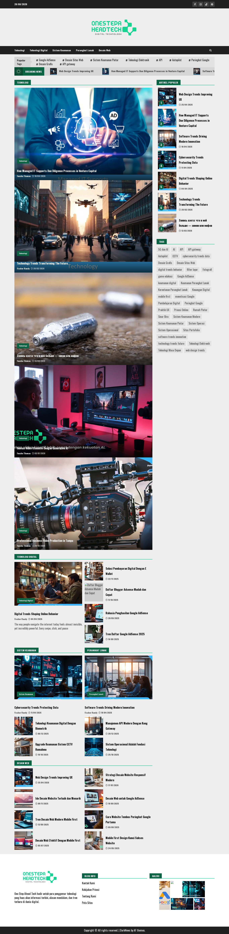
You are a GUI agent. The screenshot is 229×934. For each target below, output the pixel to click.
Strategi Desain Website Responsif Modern (94, 777)
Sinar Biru (163, 317)
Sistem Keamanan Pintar (106, 60)
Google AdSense (47, 60)
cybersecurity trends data (196, 256)
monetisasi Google (184, 296)
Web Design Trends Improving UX (73, 71)
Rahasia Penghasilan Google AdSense (94, 613)
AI (174, 249)
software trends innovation (172, 337)
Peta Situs (87, 903)
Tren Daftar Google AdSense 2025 (94, 634)
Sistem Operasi (197, 323)
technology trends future (171, 343)
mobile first (164, 296)
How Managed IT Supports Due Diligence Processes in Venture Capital (145, 71)
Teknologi (19, 50)
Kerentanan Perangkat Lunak (172, 290)
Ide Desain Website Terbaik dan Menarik (23, 798)
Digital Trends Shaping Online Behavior (48, 584)
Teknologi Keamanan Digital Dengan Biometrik (23, 726)
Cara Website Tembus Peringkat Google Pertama (94, 819)
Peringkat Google (200, 60)
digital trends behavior (170, 270)
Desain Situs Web (74, 60)
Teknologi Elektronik (138, 60)
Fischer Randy (23, 268)
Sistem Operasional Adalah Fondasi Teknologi (94, 747)
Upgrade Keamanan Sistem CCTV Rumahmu (23, 747)
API (160, 60)
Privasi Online (181, 310)
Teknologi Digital (38, 50)
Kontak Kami (88, 883)
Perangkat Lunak (85, 50)
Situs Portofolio (191, 330)
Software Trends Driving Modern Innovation (118, 677)
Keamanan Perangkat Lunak (195, 283)
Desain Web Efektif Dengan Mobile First (23, 840)
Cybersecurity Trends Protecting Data (48, 677)
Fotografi (207, 270)
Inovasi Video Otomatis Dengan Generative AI (83, 411)
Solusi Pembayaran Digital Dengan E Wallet (94, 571)
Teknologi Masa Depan (169, 350)
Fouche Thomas (24, 176)
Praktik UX (163, 310)
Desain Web (104, 50)
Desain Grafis (46, 64)
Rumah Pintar (200, 310)
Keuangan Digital (201, 290)
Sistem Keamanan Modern (186, 317)
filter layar (192, 270)
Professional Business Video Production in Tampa (83, 503)
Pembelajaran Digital (169, 303)
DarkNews (125, 930)
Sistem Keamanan (61, 50)
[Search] (210, 50)
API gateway (69, 64)
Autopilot (177, 60)
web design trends (195, 350)
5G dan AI (163, 249)
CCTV (175, 256)
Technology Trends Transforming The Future (83, 226)
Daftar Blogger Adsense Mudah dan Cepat (94, 592)
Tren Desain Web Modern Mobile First (23, 819)
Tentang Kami (89, 896)
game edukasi (165, 276)
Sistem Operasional (168, 330)
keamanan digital (167, 283)
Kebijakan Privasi (90, 890)
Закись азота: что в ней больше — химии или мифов (83, 319)
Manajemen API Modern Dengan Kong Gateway (94, 726)
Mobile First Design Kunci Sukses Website (94, 840)
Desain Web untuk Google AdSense (94, 798)
